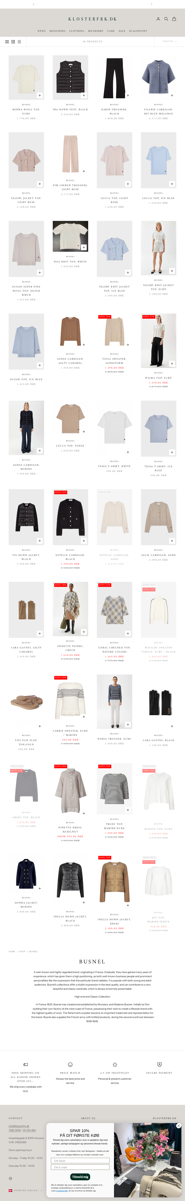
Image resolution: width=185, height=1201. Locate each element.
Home (12, 951)
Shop (22, 951)
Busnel (26, 104)
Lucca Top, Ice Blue (158, 198)
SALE (122, 31)
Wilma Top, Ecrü (158, 378)
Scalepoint (138, 31)
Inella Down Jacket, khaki (114, 922)
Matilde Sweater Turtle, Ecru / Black (158, 650)
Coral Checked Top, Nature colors (114, 650)
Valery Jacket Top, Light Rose (26, 200)
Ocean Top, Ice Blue (26, 380)
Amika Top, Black (26, 818)
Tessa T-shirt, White (114, 466)
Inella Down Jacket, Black (70, 919)
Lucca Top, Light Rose (114, 200)
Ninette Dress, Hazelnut (70, 830)
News (42, 31)
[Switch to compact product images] (19, 42)
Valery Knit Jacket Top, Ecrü (158, 287)
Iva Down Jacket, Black (26, 557)
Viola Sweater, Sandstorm (114, 361)
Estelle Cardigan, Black (70, 557)
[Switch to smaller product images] (13, 42)
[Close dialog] (178, 1125)
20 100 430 (29, 1130)
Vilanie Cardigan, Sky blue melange (158, 112)
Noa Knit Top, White (70, 262)
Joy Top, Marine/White (158, 920)
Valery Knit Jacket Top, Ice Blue (114, 289)
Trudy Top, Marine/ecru (114, 826)
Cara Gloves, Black (159, 741)
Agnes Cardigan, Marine (26, 467)
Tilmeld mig (80, 1177)
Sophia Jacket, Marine (26, 905)
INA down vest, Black (70, 110)
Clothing (77, 31)
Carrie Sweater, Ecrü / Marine (70, 733)
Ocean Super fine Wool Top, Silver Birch (26, 291)
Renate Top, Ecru (159, 829)
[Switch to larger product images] (7, 42)
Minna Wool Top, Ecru (26, 112)
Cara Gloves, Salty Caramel (26, 650)
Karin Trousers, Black (115, 112)
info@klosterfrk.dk (19, 1126)
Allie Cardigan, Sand (158, 555)
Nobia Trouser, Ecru (114, 739)
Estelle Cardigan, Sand (114, 557)
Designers (58, 31)
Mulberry (96, 31)
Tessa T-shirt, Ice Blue (159, 469)
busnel (33, 951)
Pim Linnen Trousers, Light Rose (70, 188)
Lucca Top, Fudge (70, 446)
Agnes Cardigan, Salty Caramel (70, 361)
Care (111, 31)
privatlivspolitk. (62, 1191)
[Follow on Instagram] (10, 1178)
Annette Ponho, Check (70, 648)
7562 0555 (15, 1130)
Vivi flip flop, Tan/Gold (26, 742)
